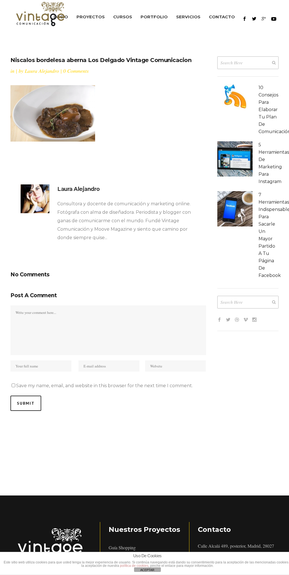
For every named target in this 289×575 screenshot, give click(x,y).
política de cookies (134, 566)
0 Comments (76, 70)
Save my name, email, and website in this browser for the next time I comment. (104, 385)
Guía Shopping (122, 547)
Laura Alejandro (42, 70)
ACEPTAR (147, 570)
